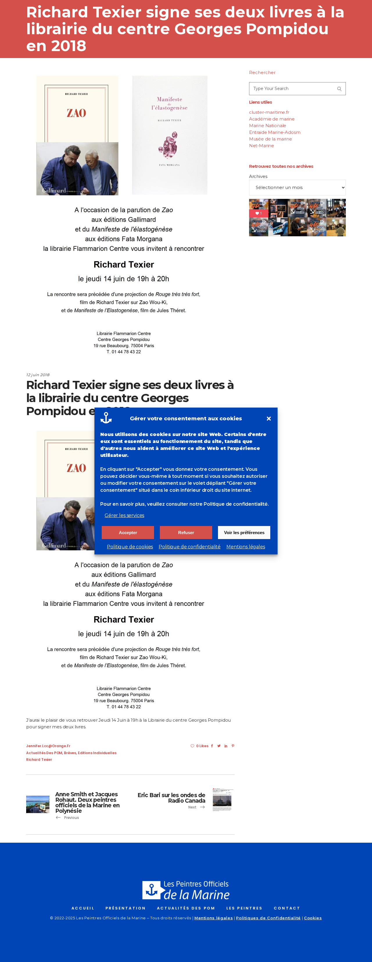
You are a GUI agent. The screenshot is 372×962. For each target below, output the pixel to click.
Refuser (186, 532)
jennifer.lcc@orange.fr (48, 745)
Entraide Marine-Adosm (275, 132)
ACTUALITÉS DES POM (186, 908)
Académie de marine (272, 119)
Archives (258, 176)
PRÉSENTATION (125, 908)
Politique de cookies (130, 547)
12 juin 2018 (37, 374)
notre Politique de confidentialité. (229, 504)
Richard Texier (39, 759)
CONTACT (287, 908)
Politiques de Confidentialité (268, 918)
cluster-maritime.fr (269, 112)
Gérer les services (124, 515)
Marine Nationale (268, 125)
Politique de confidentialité (190, 547)
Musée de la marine (270, 139)
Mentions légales (245, 547)
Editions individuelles (97, 752)
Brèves (70, 752)
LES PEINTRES (244, 908)
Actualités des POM (44, 752)
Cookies (313, 918)
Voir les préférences (244, 532)
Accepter (128, 532)
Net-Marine (261, 145)
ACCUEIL (82, 908)
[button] (269, 418)
